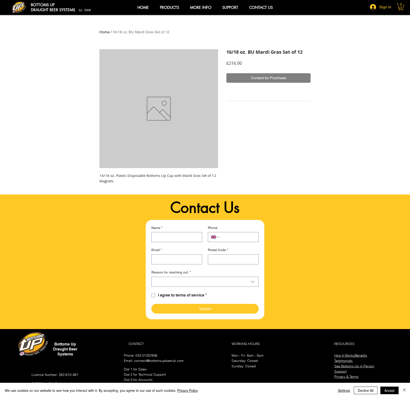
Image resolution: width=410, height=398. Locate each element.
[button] (169, 7)
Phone (213, 228)
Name (157, 228)
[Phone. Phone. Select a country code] (215, 237)
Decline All (365, 390)
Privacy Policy (187, 390)
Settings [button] (344, 390)
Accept (389, 390)
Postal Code (218, 250)
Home (104, 32)
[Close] (404, 390)
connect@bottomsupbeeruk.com (159, 361)
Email (156, 250)
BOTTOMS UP (43, 4)
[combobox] (205, 282)
